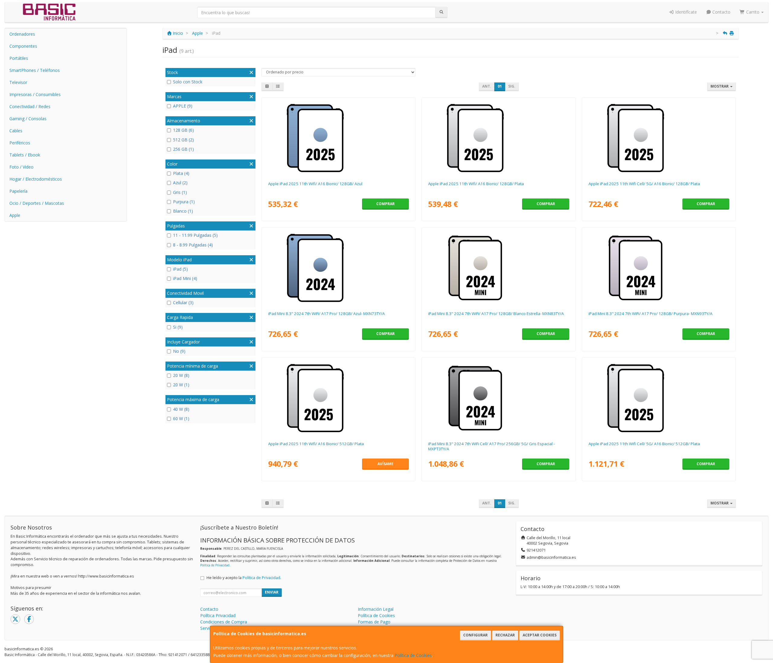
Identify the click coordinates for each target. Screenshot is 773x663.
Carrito (753, 12)
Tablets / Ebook (24, 155)
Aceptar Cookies (539, 635)
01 (500, 86)
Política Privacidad (218, 615)
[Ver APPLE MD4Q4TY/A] (338, 398)
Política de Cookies (413, 655)
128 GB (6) (183, 130)
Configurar (475, 635)
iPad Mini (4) (185, 278)
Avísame (385, 463)
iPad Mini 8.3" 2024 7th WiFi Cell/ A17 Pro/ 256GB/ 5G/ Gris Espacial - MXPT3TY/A (491, 446)
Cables (15, 131)
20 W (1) (181, 385)
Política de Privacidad (214, 565)
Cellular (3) (183, 302)
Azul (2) (180, 182)
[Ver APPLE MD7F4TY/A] (659, 138)
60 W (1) (181, 418)
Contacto (720, 12)
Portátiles (18, 58)
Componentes (23, 46)
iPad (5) (180, 269)
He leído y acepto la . (244, 577)
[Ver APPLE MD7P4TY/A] (659, 398)
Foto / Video (21, 167)
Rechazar (505, 635)
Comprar (385, 203)
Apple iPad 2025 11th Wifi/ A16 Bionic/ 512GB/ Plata (316, 443)
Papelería (18, 191)
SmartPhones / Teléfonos (34, 70)
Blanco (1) (183, 211)
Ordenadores (22, 34)
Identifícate (685, 12)
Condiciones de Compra (223, 622)
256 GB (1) (183, 149)
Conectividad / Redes (29, 106)
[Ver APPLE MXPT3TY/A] (498, 398)
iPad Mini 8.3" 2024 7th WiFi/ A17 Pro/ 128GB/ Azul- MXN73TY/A (326, 313)
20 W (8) (181, 375)
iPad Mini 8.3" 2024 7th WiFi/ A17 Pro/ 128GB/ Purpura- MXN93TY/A (650, 313)
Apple (14, 215)
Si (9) (178, 327)
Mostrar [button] (720, 86)
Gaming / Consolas (28, 118)
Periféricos (19, 143)
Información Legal (375, 609)
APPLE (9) (182, 106)
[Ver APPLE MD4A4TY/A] (338, 138)
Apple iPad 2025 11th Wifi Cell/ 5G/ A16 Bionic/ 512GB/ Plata (644, 443)
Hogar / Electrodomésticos (35, 179)
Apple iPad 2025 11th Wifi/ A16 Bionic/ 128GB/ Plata (476, 183)
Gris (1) (180, 192)
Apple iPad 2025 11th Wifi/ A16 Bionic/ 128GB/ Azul (315, 183)
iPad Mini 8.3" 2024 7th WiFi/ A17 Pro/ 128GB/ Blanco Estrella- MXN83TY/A (496, 313)
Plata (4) (181, 173)
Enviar (271, 592)
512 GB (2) (183, 140)
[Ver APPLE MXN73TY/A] (338, 268)
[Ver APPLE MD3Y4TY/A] (498, 138)
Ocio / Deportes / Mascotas (36, 203)
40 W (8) (181, 409)
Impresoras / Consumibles (35, 94)
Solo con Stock (187, 82)
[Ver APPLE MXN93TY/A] (659, 268)
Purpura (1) (184, 201)
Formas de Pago (374, 622)
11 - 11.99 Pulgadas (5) (195, 235)
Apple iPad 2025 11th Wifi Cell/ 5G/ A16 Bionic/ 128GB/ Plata (644, 183)
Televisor (18, 82)
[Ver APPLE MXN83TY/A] (498, 268)
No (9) (179, 351)
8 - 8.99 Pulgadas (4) (193, 245)
